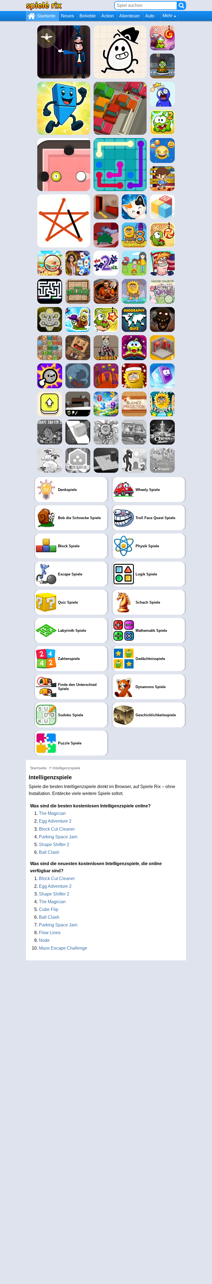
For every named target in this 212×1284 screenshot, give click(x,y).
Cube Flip (48, 909)
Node (44, 940)
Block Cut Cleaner (57, 829)
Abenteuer (129, 16)
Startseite (46, 16)
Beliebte (88, 16)
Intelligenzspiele (66, 768)
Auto (149, 16)
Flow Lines (49, 932)
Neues (67, 16)
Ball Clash (49, 852)
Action (107, 16)
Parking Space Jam (58, 836)
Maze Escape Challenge (63, 948)
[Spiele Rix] (44, 5)
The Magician (52, 813)
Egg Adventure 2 (55, 821)
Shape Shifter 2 (54, 844)
